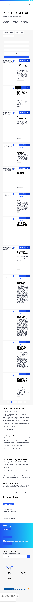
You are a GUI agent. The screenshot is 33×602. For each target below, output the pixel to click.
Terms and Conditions (24, 574)
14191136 (21, 147)
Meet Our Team (9, 580)
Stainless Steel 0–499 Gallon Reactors (10, 420)
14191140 (21, 278)
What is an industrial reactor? (8, 509)
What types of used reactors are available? (10, 511)
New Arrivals (9, 567)
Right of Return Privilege (23, 575)
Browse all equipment (7, 536)
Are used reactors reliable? (7, 516)
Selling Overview (23, 566)
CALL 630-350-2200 (29, 0)
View (27, 60)
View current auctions (7, 543)
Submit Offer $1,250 (18, 87)
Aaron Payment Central (9, 574)
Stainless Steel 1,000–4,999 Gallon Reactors (11, 426)
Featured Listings (9, 569)
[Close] (15, 594)
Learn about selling (6, 529)
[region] (8, 597)
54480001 (21, 376)
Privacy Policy (24, 573)
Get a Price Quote (22, 60)
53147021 (21, 196)
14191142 (21, 313)
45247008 (21, 89)
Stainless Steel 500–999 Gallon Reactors (11, 423)
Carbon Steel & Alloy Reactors (8, 32)
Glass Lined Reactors (19, 32)
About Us (9, 579)
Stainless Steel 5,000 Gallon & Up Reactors (11, 429)
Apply (16, 53)
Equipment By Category (9, 566)
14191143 (21, 344)
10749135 (21, 220)
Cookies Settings (7, 598)
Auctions (9, 568)
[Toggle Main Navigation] (30, 4)
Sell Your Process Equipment (8, 504)
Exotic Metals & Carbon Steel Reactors (10, 413)
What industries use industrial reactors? (9, 518)
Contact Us (9, 573)
